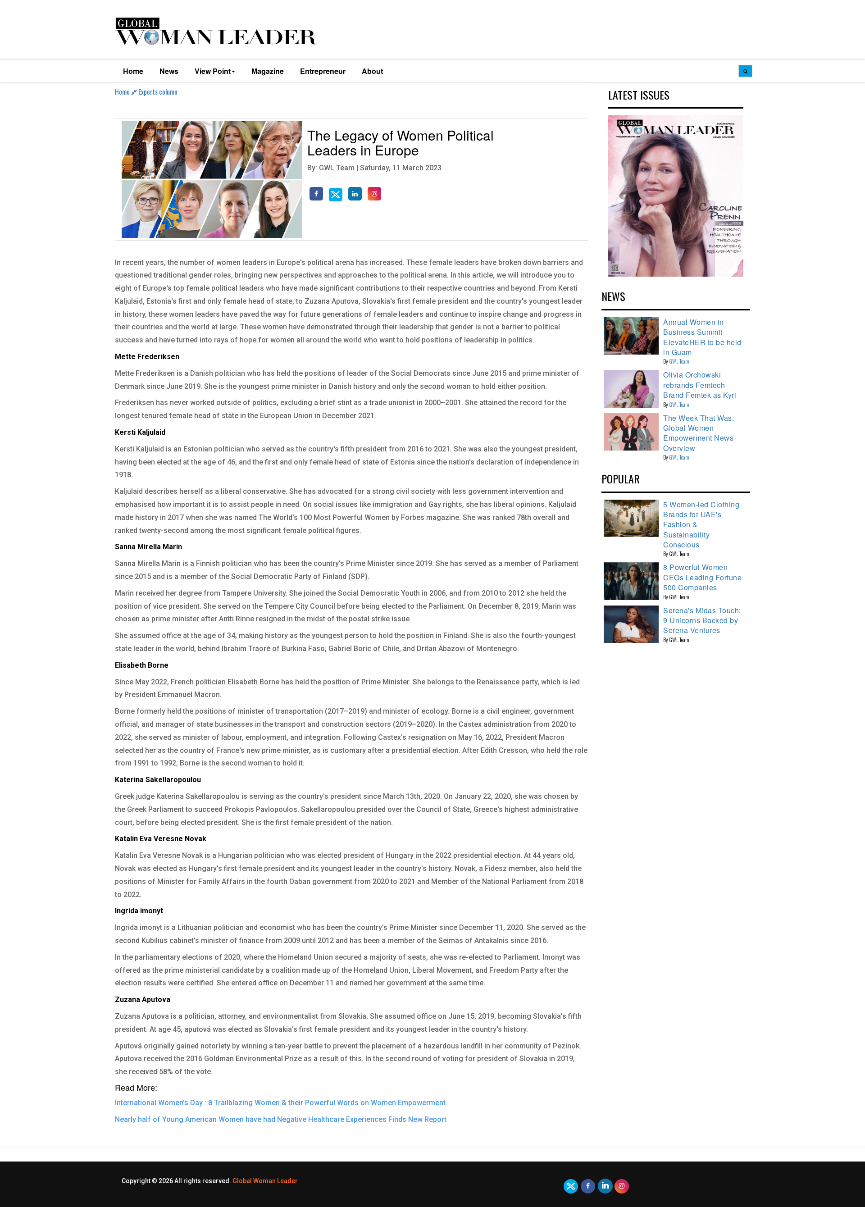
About (372, 71)
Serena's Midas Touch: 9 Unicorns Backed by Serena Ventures (702, 620)
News (168, 71)
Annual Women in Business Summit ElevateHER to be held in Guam (702, 337)
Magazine (267, 71)
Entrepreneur (323, 71)
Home (133, 71)
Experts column (158, 91)
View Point (213, 71)
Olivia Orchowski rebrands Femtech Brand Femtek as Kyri (699, 384)
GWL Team (679, 361)
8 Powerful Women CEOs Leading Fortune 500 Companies (702, 577)
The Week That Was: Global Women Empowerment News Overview (698, 433)
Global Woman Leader (265, 1180)
